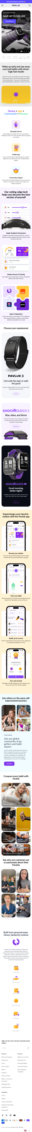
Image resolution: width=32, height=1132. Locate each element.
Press (3, 1063)
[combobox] (26, 1130)
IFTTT (3, 1095)
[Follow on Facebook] (3, 1115)
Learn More (9, 763)
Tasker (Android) (7, 1102)
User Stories (5, 1066)
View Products (9, 25)
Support (4, 1072)
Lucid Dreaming (22, 1066)
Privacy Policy (6, 1076)
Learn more (16, 393)
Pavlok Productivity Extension (7, 1106)
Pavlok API (5, 1110)
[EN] (26, 1130)
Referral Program (7, 1057)
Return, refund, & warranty (7, 1080)
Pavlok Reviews (6, 1087)
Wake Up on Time (23, 1057)
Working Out (21, 1060)
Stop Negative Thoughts (22, 1071)
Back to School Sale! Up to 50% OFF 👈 (16, 1)
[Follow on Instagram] (10, 1115)
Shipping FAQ (6, 1084)
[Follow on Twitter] (7, 1115)
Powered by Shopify (17, 1127)
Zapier (4, 1098)
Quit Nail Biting (22, 1063)
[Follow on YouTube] (14, 1115)
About (3, 1069)
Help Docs (5, 1060)
